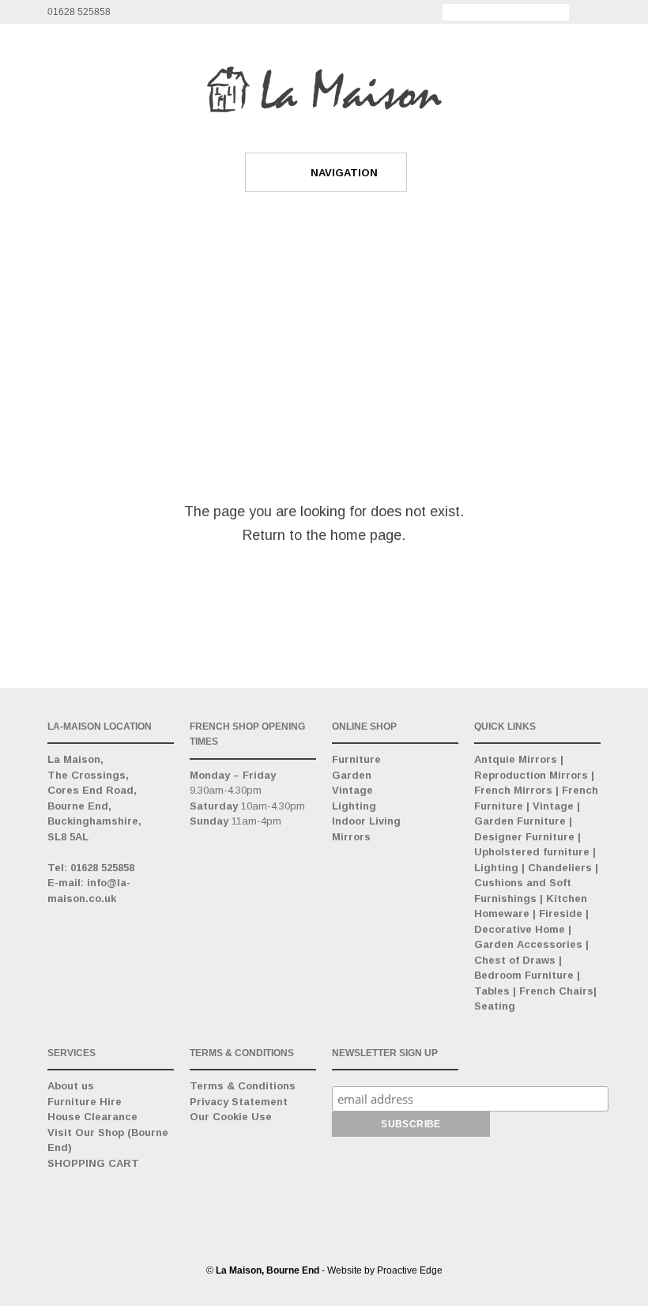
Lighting (354, 806)
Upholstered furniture (532, 852)
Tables (492, 991)
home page (365, 535)
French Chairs (556, 991)
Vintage (352, 790)
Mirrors (351, 837)
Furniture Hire (84, 1102)
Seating (494, 1006)
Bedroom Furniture (524, 975)
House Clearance (92, 1117)
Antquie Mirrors (515, 759)
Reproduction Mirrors (531, 775)
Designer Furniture (524, 837)
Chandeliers (560, 868)
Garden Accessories (528, 944)
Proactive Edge (410, 1270)
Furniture (356, 759)
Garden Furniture (520, 821)
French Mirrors (513, 790)
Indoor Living (366, 821)
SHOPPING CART (93, 1163)
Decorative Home (519, 929)
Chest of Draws (515, 960)
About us (70, 1086)
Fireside (560, 913)
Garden (351, 775)
